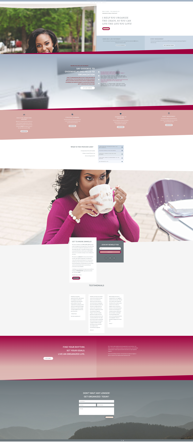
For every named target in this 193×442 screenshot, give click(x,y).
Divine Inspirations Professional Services (96, 0)
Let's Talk (106, 28)
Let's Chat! (76, 278)
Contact (104, 2)
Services (98, 2)
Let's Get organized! (120, 45)
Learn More (24, 131)
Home (87, 2)
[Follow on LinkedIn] (114, 258)
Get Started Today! (169, 45)
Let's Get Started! (87, 87)
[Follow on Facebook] (106, 258)
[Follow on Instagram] (110, 258)
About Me (92, 2)
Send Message (109, 417)
